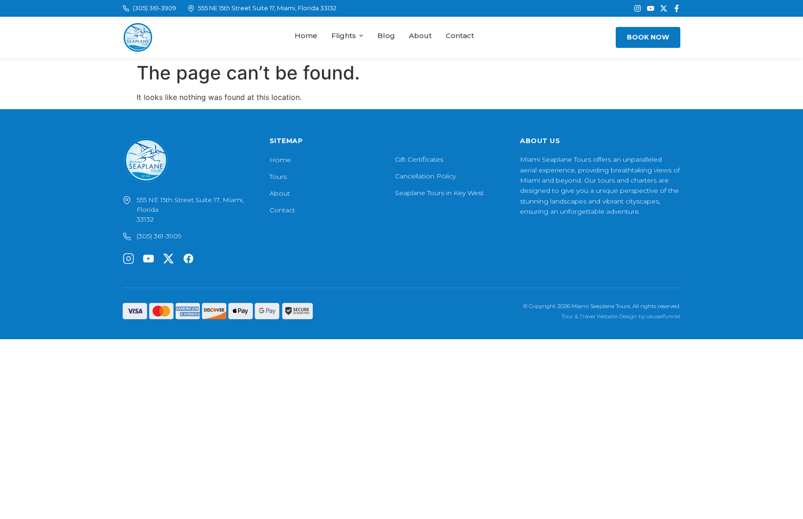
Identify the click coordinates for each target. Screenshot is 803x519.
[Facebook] (676, 8)
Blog (386, 35)
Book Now (648, 37)
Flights (343, 35)
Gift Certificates (419, 159)
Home (306, 35)
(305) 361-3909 (154, 8)
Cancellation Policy (425, 176)
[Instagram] (637, 8)
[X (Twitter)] (663, 8)
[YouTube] (650, 8)
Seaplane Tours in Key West (439, 193)
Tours (278, 176)
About (420, 35)
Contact (460, 35)
